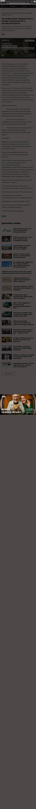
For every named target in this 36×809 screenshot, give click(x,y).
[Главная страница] (2, 2)
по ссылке (19, 211)
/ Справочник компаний (16, 13)
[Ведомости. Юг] (5, 2)
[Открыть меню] (33, 2)
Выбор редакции (6, 9)
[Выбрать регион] (30, 2)
